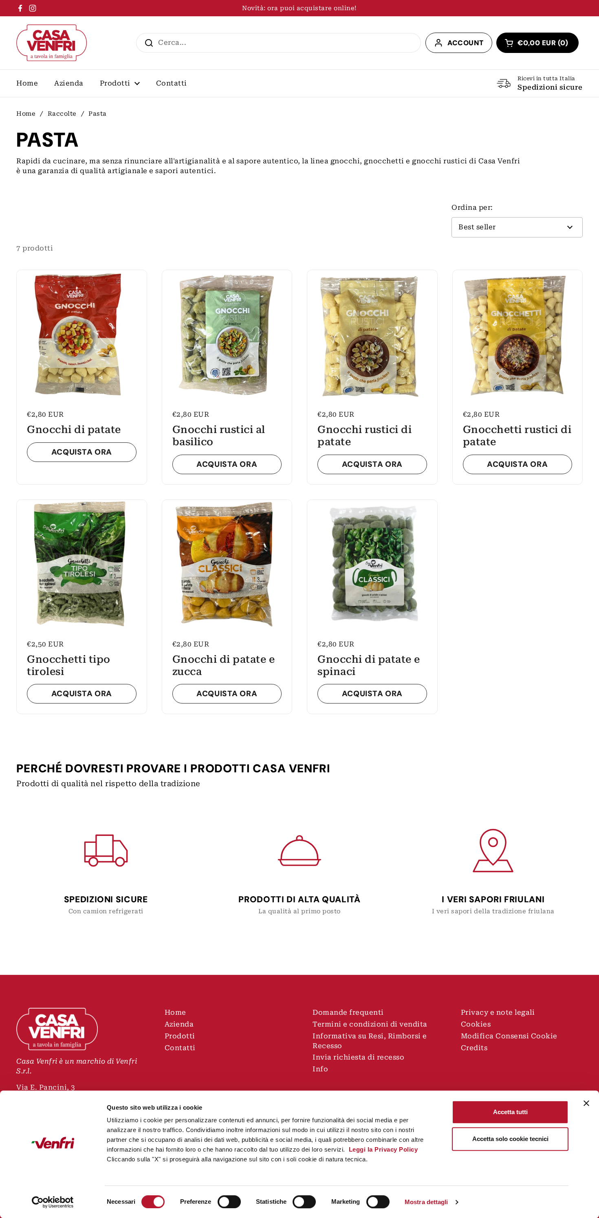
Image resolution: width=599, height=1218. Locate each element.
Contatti (180, 1048)
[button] (537, 43)
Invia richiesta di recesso (358, 1057)
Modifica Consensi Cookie (509, 1036)
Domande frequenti (348, 1012)
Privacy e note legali (498, 1012)
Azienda (179, 1024)
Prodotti (180, 1036)
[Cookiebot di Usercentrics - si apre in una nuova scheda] (52, 1202)
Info (320, 1069)
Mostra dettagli (426, 1201)
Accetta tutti (510, 1111)
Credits (474, 1048)
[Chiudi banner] (586, 1103)
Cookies (476, 1024)
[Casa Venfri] (51, 42)
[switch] (229, 1201)
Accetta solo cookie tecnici (510, 1138)
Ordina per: (472, 207)
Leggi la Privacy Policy (382, 1149)
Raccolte (62, 113)
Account (465, 42)
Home (25, 113)
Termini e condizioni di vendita (370, 1024)
